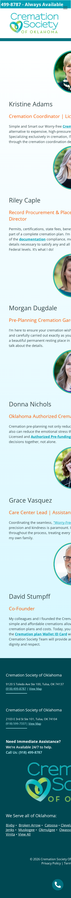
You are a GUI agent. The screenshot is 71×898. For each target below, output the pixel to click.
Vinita (10, 834)
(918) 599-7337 (16, 723)
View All (24, 834)
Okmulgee (47, 829)
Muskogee (26, 829)
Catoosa (51, 825)
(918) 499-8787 (16, 689)
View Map (35, 689)
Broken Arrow (30, 825)
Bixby (10, 825)
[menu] (65, 8)
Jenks (10, 829)
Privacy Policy (51, 863)
